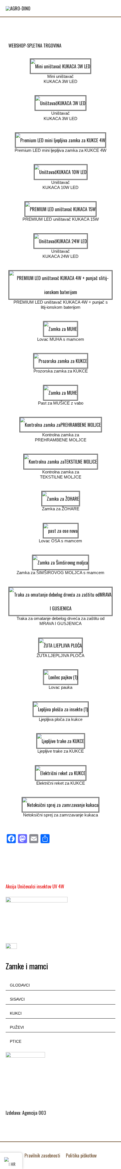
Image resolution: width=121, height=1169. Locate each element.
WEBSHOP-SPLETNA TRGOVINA (34, 45)
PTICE (15, 1041)
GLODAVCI (20, 985)
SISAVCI (17, 999)
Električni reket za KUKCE (60, 783)
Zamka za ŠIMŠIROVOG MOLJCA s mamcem (60, 572)
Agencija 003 (34, 1112)
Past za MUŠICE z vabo (60, 403)
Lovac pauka (60, 687)
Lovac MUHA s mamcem (60, 339)
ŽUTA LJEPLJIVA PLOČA (60, 655)
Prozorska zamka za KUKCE (60, 371)
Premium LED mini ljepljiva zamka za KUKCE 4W (60, 150)
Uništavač (60, 182)
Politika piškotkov (81, 1155)
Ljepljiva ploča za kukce (60, 719)
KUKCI (16, 1013)
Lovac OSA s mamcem (60, 541)
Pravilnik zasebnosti (42, 1155)
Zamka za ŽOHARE (60, 509)
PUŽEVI (17, 1027)
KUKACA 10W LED (60, 187)
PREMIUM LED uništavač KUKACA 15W (61, 219)
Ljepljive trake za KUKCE (60, 751)
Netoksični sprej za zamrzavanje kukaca (60, 815)
